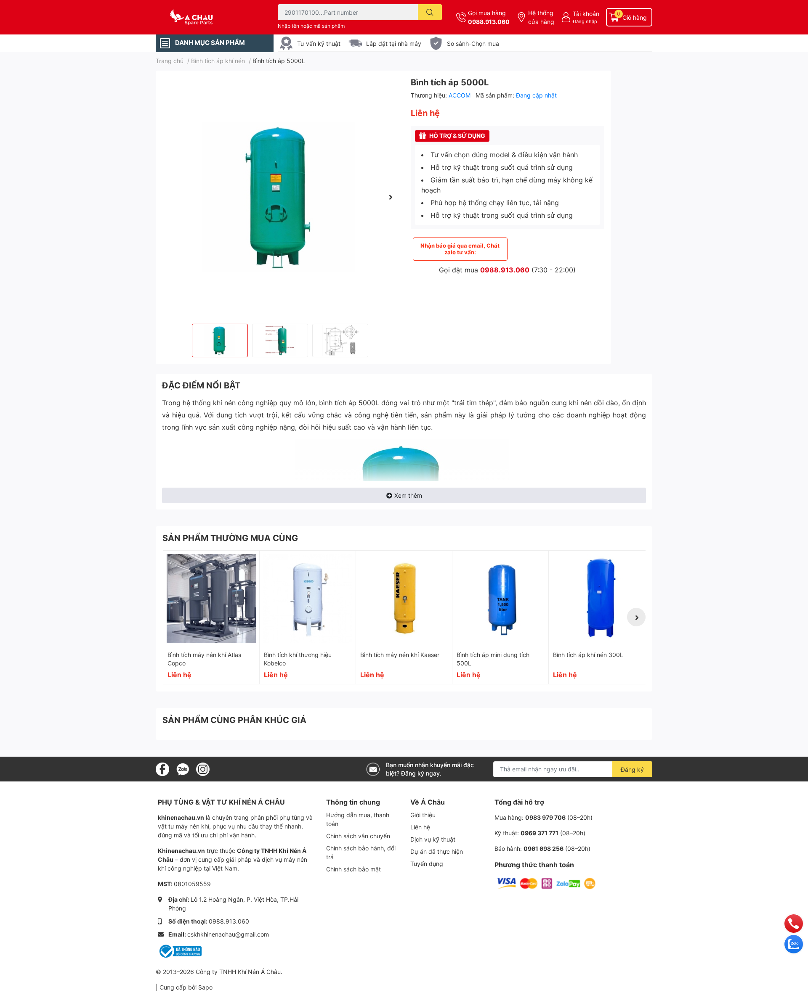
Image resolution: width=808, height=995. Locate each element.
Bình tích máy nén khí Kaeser (399, 654)
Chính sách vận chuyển (358, 835)
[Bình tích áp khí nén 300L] (596, 598)
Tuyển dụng (426, 863)
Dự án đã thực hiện (436, 851)
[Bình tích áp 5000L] (280, 197)
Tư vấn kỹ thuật (318, 43)
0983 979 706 (545, 817)
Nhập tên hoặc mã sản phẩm (311, 26)
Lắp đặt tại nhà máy (393, 43)
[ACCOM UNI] (208, 17)
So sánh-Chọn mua (473, 43)
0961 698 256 (543, 848)
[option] (280, 197)
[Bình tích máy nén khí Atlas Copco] (211, 598)
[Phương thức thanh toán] (546, 883)
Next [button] (390, 197)
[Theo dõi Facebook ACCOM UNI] (162, 768)
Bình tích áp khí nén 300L (588, 654)
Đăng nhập (585, 21)
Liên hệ (420, 827)
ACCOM (460, 95)
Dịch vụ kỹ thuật (432, 839)
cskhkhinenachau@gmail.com (228, 934)
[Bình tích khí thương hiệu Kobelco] (307, 598)
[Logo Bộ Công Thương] (180, 950)
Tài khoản (586, 13)
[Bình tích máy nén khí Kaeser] (404, 598)
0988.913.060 (489, 21)
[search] (430, 12)
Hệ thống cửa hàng (541, 17)
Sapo (205, 987)
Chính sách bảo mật (353, 869)
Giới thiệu (423, 814)
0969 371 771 (539, 833)
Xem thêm (408, 495)
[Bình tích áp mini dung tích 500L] (500, 598)
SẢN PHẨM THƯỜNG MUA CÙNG (230, 538)
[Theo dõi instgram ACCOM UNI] (203, 768)
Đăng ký (632, 769)
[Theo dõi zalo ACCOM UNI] (182, 768)
